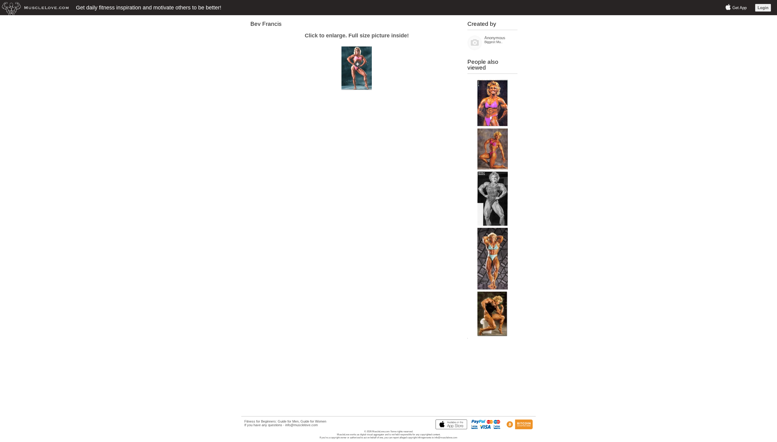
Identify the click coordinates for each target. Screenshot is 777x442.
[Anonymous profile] (474, 48)
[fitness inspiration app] (450, 428)
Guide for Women (313, 421)
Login (763, 7)
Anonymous (494, 38)
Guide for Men (288, 421)
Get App (739, 7)
